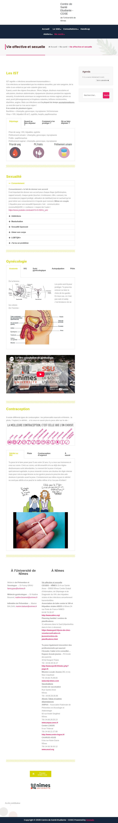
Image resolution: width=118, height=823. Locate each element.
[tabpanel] (40, 144)
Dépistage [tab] (13, 121)
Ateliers (47, 34)
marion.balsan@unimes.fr (26, 606)
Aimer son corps (18, 232)
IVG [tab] (25, 269)
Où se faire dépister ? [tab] (65, 122)
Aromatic (90, 820)
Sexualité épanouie (19, 227)
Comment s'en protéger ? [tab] (48, 122)
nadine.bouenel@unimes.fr (26, 597)
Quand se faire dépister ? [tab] (29, 123)
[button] (40, 183)
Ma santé (58, 34)
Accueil (45, 29)
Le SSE (56, 29)
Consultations (70, 29)
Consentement (17, 183)
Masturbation (17, 221)
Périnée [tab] (73, 269)
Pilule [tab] (29, 453)
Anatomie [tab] (13, 269)
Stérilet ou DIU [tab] (13, 454)
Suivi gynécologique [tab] (39, 269)
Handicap (85, 29)
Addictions (16, 216)
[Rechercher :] (92, 95)
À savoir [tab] (67, 454)
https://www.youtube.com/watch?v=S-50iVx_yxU (28, 210)
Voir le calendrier (102, 80)
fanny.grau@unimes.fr (16, 588)
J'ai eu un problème (20, 243)
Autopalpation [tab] (58, 269)
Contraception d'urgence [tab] (44, 454)
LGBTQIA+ (16, 238)
